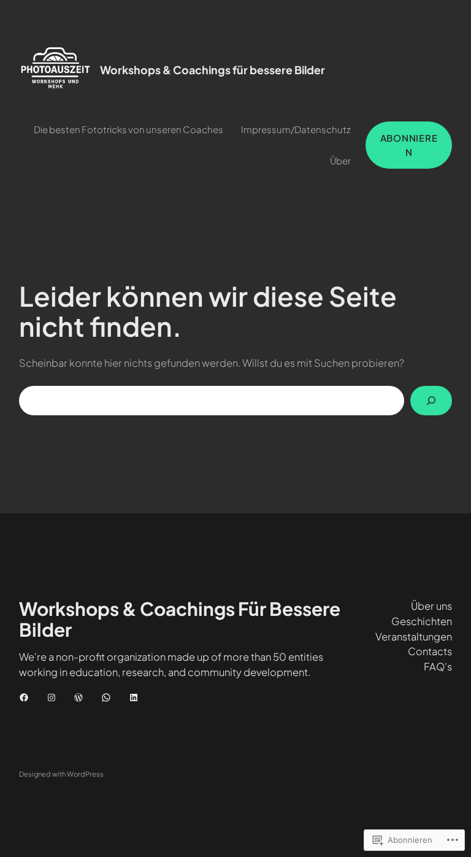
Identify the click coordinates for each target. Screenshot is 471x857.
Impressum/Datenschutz (296, 129)
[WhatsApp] (106, 697)
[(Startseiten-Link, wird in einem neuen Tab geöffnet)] (56, 70)
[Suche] (431, 400)
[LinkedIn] (134, 697)
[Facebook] (24, 697)
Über (340, 160)
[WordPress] (78, 697)
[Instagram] (51, 697)
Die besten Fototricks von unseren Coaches (128, 129)
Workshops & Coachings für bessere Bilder (212, 70)
